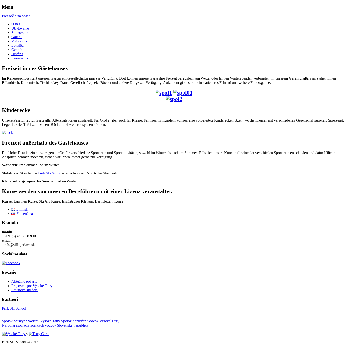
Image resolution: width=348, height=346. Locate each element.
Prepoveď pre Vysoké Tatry (32, 286)
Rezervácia (19, 58)
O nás (15, 24)
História (17, 54)
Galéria (16, 37)
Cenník (16, 50)
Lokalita (17, 45)
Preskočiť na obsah (16, 16)
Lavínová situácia (24, 290)
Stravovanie (20, 33)
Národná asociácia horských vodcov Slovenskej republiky (45, 325)
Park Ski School (50, 173)
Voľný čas (19, 41)
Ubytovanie (20, 28)
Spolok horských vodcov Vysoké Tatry (31, 321)
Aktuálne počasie (24, 281)
